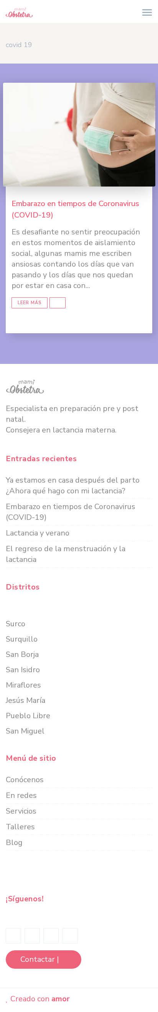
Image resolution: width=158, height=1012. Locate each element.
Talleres (20, 827)
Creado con (39, 999)
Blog (14, 842)
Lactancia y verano (37, 533)
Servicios (21, 811)
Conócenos (25, 780)
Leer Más (29, 303)
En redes (21, 795)
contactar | (40, 959)
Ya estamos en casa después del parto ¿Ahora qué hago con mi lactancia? (73, 485)
